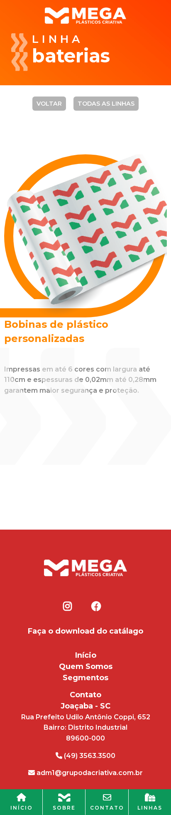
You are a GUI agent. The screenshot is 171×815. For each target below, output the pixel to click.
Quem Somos (85, 666)
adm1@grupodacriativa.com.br (89, 773)
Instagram (67, 606)
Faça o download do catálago (85, 631)
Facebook (96, 606)
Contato (85, 694)
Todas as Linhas (106, 103)
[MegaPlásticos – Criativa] (85, 15)
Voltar (49, 103)
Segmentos (85, 677)
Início (85, 655)
